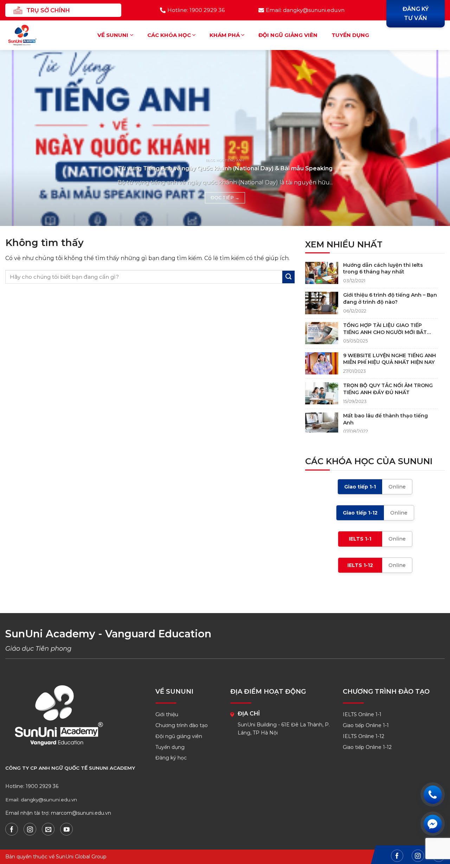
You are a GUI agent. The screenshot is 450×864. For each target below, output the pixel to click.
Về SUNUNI (112, 35)
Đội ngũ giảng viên (287, 35)
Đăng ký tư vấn (416, 13)
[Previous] (18, 138)
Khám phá (225, 35)
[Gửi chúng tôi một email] (48, 829)
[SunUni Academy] (27, 35)
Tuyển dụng (350, 35)
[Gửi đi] (288, 277)
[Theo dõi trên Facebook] (11, 829)
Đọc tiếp (225, 197)
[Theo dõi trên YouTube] (66, 829)
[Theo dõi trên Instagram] (30, 829)
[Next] (432, 138)
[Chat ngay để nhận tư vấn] (432, 824)
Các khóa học (169, 35)
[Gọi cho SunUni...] (432, 794)
